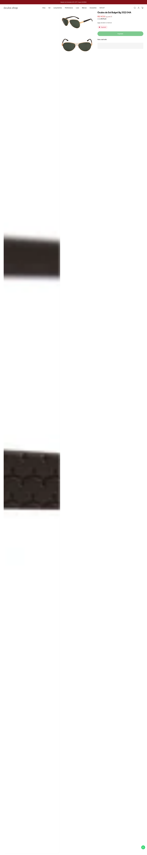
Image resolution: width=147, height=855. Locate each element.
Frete (98, 22)
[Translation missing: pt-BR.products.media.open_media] (32, 432)
